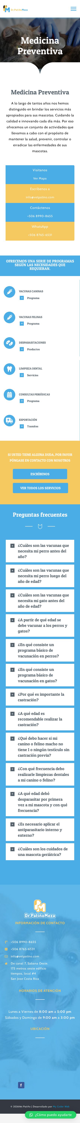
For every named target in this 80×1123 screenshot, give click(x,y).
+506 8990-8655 (40, 216)
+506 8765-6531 (40, 235)
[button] (40, 551)
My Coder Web (61, 1106)
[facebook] (21, 1085)
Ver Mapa (40, 178)
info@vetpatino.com (40, 197)
